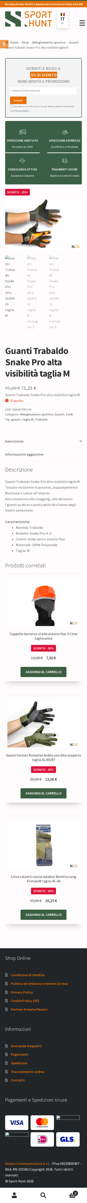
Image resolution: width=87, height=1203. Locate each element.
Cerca (43, 1195)
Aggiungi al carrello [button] (44, 672)
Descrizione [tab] (14, 441)
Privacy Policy (21, 111)
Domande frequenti (26, 1046)
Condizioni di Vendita (27, 975)
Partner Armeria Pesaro (29, 1009)
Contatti (18, 1080)
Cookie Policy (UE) (25, 1000)
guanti (16, 419)
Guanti (74, 42)
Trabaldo (41, 419)
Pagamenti (19, 1054)
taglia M (27, 419)
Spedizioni (19, 1063)
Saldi (69, 414)
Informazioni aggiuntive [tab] (24, 454)
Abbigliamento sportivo (48, 42)
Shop (25, 42)
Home (14, 42)
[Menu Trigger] (82, 23)
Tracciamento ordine (27, 1071)
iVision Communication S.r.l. (27, 1163)
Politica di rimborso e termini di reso (39, 983)
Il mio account (14, 1195)
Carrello (67, 1191)
